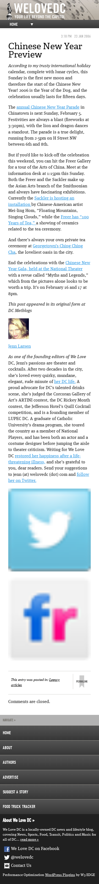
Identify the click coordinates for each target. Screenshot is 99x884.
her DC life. (65, 382)
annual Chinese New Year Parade (47, 107)
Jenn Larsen (19, 346)
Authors (9, 762)
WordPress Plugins (60, 875)
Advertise (10, 777)
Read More (28, 839)
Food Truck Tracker (19, 806)
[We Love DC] (52, 11)
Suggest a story (15, 791)
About (7, 747)
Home (14, 24)
